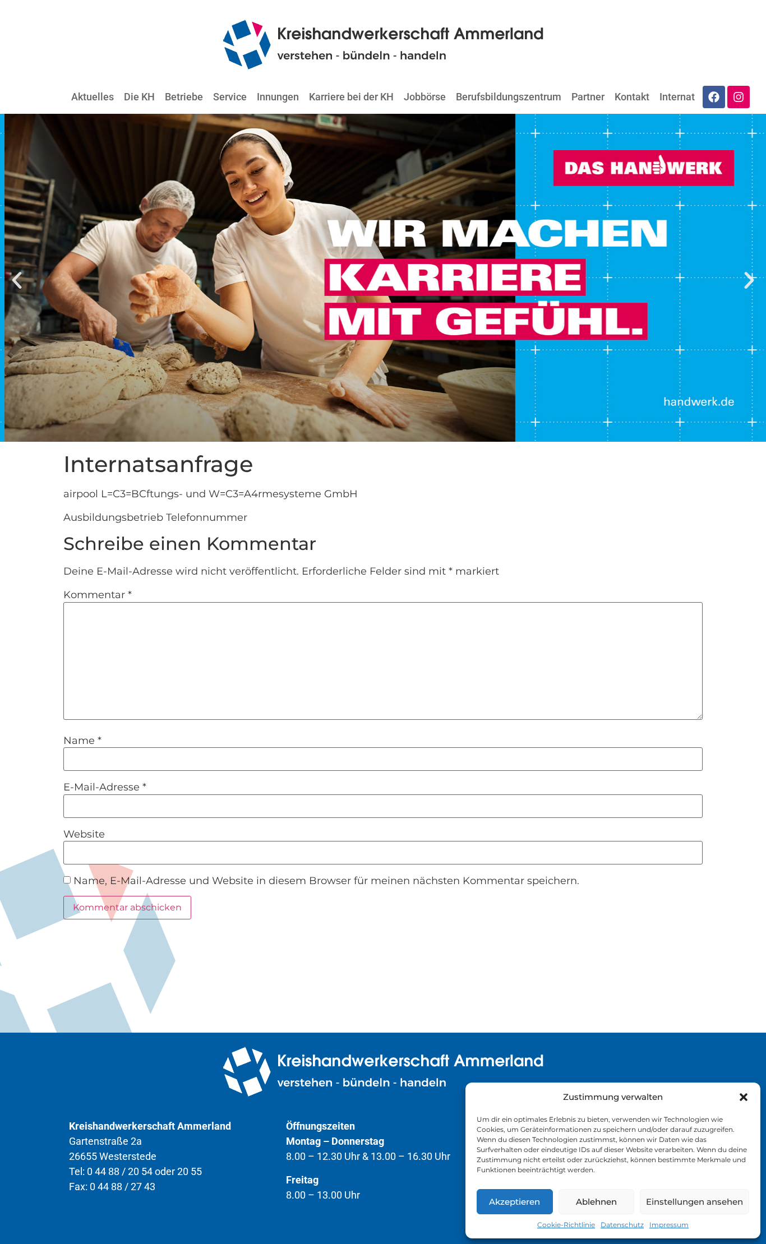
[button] (743, 1097)
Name (82, 741)
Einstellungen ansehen (694, 1201)
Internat (677, 97)
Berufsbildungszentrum (508, 97)
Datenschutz (622, 1224)
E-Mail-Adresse (104, 787)
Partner (588, 97)
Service (230, 97)
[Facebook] (714, 97)
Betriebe (184, 97)
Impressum (669, 1224)
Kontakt (632, 97)
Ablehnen (596, 1201)
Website (84, 834)
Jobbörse (425, 97)
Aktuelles (92, 97)
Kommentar (97, 595)
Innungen (278, 97)
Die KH (139, 97)
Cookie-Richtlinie (566, 1224)
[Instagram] (738, 97)
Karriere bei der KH (351, 97)
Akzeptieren (514, 1201)
